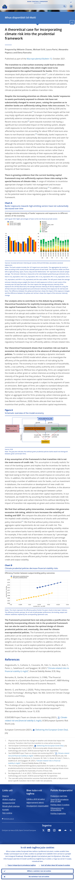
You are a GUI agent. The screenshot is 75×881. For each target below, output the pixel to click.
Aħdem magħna (8, 799)
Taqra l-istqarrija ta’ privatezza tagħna (22, 865)
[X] (43, 830)
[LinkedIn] (48, 830)
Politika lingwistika (58, 813)
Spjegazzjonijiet (8, 803)
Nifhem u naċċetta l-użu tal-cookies (39, 871)
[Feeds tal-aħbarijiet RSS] (70, 830)
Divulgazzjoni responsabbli (37, 806)
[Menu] (71, 6)
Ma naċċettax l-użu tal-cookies (39, 876)
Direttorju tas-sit (9, 818)
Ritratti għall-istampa (11, 806)
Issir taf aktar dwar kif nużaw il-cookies (55, 865)
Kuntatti (5, 810)
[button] (71, 2)
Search (64, 6)
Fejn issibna (7, 813)
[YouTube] (59, 830)
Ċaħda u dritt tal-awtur (35, 799)
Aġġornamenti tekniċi (35, 803)
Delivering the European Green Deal (51, 730)
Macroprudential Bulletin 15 (39, 59)
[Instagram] (54, 830)
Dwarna (5, 796)
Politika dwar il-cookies (59, 805)
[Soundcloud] (65, 830)
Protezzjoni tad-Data (58, 796)
